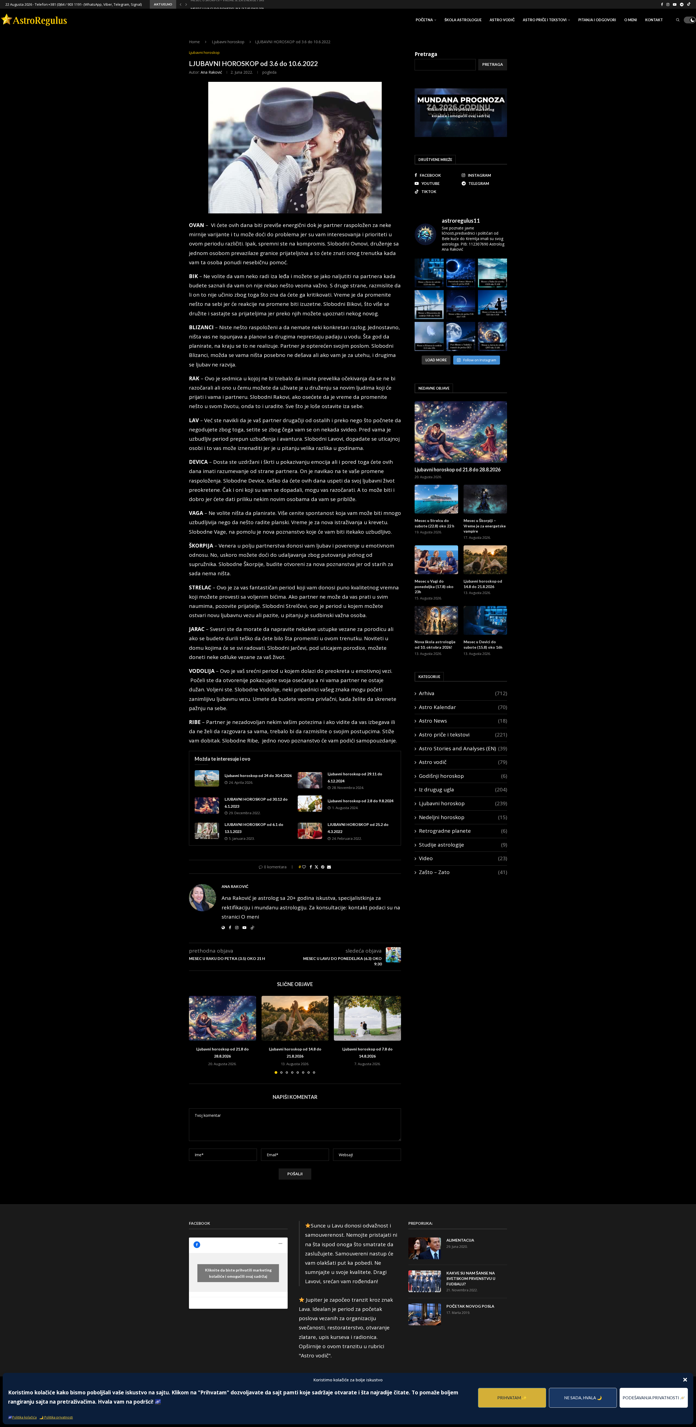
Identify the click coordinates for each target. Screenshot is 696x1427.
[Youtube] (674, 4)
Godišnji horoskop (463, 775)
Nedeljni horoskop (463, 817)
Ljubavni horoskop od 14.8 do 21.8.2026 (483, 584)
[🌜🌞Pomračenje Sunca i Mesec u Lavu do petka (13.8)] (461, 273)
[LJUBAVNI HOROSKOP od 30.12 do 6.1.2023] (207, 805)
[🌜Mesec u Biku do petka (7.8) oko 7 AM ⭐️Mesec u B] (461, 304)
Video (463, 858)
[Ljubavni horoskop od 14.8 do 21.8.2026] (295, 1018)
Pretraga (426, 54)
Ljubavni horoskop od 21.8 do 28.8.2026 (458, 469)
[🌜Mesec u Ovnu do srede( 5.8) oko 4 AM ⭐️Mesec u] (492, 304)
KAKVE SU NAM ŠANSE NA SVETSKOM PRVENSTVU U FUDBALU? (470, 1278)
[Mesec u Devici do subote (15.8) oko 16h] (485, 620)
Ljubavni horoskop (228, 41)
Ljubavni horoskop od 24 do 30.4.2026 (258, 775)
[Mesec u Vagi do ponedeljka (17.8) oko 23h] (436, 559)
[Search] (678, 20)
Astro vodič (502, 20)
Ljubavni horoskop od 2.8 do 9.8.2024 (360, 800)
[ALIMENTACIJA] (424, 1248)
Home (194, 41)
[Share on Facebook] (311, 866)
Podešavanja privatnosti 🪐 (654, 1397)
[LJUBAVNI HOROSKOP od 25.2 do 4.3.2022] (310, 831)
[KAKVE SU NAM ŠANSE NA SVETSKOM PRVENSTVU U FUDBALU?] (424, 1281)
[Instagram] (667, 4)
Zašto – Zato (463, 872)
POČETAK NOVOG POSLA (470, 1306)
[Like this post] (304, 866)
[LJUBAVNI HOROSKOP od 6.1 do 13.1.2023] (207, 831)
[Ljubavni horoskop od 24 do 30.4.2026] (207, 778)
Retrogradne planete (463, 830)
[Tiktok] (689, 4)
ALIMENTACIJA (460, 1240)
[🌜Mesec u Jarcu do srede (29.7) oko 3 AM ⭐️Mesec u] (492, 336)
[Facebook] (662, 4)
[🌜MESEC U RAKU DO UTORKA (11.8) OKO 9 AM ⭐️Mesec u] (492, 273)
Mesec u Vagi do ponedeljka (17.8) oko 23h (228, 5)
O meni (630, 20)
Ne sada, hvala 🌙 (583, 1397)
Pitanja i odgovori (597, 20)
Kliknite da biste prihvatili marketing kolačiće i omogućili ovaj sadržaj (461, 112)
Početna (424, 20)
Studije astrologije (463, 844)
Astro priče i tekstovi (545, 20)
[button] (685, 1379)
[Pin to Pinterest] (322, 866)
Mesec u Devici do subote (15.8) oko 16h (483, 644)
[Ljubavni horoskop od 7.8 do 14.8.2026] (367, 1018)
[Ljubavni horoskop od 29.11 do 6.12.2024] (310, 780)
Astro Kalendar (463, 707)
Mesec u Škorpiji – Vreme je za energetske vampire (485, 525)
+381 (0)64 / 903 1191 (65, 4)
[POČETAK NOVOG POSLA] (424, 1314)
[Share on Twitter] (316, 866)
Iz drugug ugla (463, 789)
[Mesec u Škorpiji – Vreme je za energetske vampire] (485, 499)
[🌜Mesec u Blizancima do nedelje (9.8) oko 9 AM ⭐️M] (429, 304)
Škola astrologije (463, 20)
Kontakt (654, 20)
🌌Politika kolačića (22, 1417)
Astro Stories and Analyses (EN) (463, 748)
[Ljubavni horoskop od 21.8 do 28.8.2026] (222, 1018)
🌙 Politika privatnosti (56, 1417)
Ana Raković (211, 72)
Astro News (463, 720)
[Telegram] (681, 4)
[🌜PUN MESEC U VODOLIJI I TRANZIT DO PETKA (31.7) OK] (461, 336)
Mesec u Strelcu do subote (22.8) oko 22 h (434, 523)
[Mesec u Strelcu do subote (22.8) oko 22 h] (436, 499)
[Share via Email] (329, 866)
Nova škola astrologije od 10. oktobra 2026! (435, 644)
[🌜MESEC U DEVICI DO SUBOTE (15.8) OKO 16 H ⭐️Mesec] (429, 273)
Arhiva (463, 693)
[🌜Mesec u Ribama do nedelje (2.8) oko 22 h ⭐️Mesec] (429, 336)
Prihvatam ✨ (512, 1397)
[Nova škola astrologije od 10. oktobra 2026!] (436, 620)
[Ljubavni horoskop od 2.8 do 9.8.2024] (310, 803)
